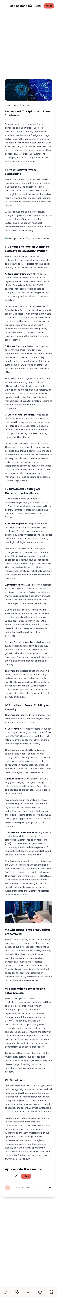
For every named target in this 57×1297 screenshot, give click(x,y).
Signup (49, 6)
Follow (26, 1176)
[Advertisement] (28, 43)
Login (38, 6)
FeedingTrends (19, 6)
